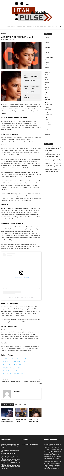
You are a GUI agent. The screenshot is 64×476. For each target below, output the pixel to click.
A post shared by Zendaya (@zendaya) (21, 297)
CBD (46, 55)
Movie (46, 94)
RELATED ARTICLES (7, 404)
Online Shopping (49, 104)
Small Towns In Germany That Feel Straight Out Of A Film (53, 170)
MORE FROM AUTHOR (20, 404)
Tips (45, 26)
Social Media (48, 114)
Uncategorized (49, 134)
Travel (49, 26)
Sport (46, 119)
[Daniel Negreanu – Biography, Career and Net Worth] (21, 412)
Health (46, 80)
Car (46, 50)
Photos (47, 107)
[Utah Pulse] (32, 12)
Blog (46, 45)
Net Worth (29, 26)
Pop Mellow (5, 39)
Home (8, 26)
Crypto (46, 62)
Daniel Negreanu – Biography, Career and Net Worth (20, 419)
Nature (47, 97)
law (46, 92)
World (46, 137)
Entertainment (21, 26)
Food (46, 70)
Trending (54, 26)
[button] (61, 27)
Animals (47, 37)
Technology (48, 124)
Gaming (47, 75)
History (47, 82)
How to (47, 87)
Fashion (47, 67)
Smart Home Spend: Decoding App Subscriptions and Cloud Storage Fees (53, 148)
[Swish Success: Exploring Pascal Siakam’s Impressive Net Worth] (7, 412)
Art (45, 40)
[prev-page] (2, 426)
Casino (47, 52)
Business (13, 26)
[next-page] (5, 426)
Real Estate (40, 26)
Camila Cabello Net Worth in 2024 (10, 381)
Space (46, 117)
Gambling (47, 72)
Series (46, 112)
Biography (47, 42)
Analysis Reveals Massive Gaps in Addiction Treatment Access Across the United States (54, 154)
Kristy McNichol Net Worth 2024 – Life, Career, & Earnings (34, 419)
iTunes (47, 90)
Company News (49, 57)
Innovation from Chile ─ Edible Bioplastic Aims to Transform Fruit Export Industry (53, 165)
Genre (46, 77)
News (34, 26)
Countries (47, 60)
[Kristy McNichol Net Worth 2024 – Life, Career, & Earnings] (35, 412)
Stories (47, 122)
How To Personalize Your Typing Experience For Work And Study (53, 159)
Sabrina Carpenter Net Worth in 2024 (33, 382)
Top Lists (47, 129)
